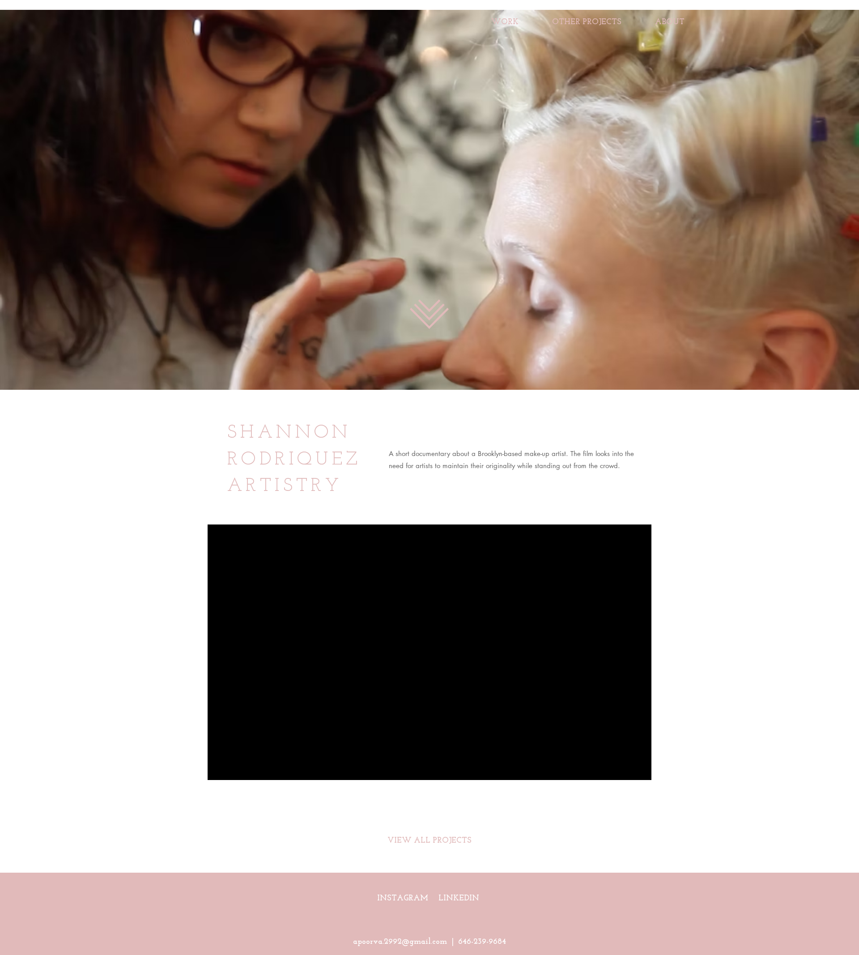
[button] (586, 18)
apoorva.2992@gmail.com (400, 942)
